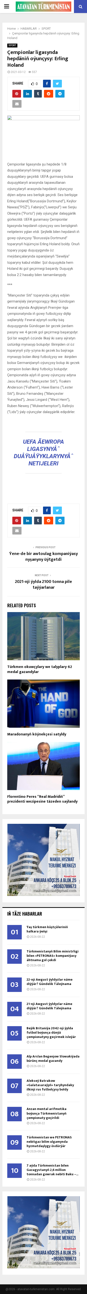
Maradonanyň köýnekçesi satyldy (36, 734)
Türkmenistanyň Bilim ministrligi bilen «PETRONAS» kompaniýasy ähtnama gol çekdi (53, 956)
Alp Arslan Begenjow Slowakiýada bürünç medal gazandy (53, 1058)
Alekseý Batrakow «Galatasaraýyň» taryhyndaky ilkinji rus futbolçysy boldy (50, 1085)
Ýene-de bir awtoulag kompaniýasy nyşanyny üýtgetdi (43, 556)
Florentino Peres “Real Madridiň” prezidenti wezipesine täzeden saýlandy (42, 799)
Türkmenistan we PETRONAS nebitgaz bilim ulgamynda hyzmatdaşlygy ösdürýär (49, 1142)
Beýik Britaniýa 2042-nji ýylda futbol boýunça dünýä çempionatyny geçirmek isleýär (51, 1032)
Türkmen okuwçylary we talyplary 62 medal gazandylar (39, 669)
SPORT (12, 45)
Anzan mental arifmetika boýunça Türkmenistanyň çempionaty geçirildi (46, 1113)
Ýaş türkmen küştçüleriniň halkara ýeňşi (47, 929)
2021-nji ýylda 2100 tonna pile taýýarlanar (43, 584)
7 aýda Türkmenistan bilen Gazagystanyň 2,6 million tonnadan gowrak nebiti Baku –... (52, 1170)
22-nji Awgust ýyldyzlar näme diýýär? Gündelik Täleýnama (49, 982)
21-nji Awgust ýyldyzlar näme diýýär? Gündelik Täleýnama (49, 1006)
